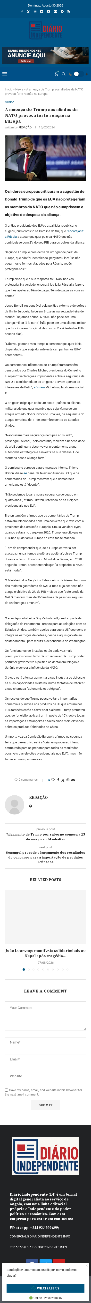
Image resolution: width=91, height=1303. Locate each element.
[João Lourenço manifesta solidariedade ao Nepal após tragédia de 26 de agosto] (45, 917)
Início (8, 89)
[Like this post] (53, 780)
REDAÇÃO (25, 127)
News (19, 89)
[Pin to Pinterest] (67, 780)
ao (25, 473)
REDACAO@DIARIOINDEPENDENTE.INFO (38, 1247)
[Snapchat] (62, 11)
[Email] (55, 11)
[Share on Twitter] (63, 780)
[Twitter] (28, 12)
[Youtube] (48, 11)
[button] (9, 930)
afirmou (39, 387)
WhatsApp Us (48, 1288)
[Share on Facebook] (58, 780)
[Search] (63, 74)
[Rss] (68, 11)
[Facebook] (22, 11)
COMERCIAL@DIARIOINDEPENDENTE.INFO (40, 1236)
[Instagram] (35, 11)
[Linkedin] (41, 11)
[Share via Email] (73, 780)
